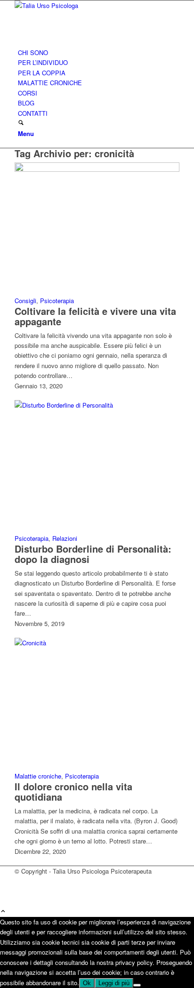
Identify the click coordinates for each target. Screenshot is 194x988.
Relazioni (64, 538)
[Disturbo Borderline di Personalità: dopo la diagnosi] (97, 405)
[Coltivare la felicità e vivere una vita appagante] (97, 169)
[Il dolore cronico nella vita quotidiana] (97, 642)
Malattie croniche (38, 775)
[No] (137, 985)
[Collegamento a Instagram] (20, 891)
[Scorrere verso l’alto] (3, 911)
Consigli (25, 300)
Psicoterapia (57, 300)
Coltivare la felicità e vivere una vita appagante (95, 316)
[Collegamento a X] (20, 881)
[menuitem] (98, 52)
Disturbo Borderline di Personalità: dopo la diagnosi (93, 554)
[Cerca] (21, 123)
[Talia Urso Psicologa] (85, 5)
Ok (87, 983)
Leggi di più (113, 983)
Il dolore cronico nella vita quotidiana (73, 791)
